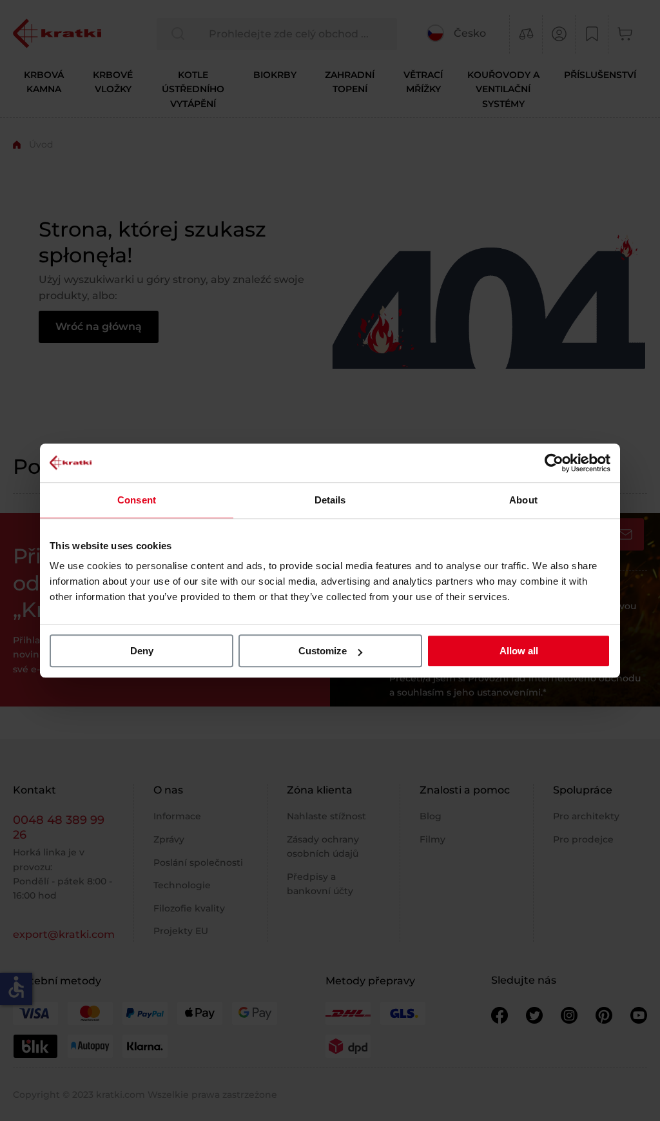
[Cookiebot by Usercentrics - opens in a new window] (554, 463)
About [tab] (523, 499)
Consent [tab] (136, 499)
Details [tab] (330, 499)
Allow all (519, 650)
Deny (141, 650)
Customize (322, 650)
